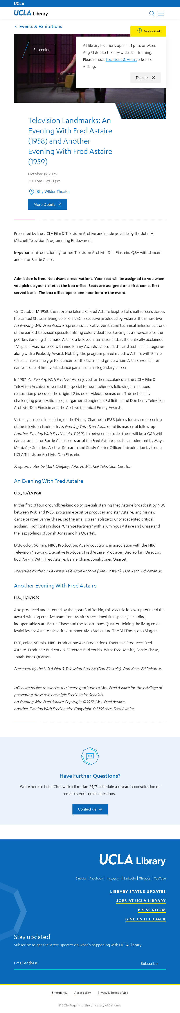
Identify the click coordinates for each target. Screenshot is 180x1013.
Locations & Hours (123, 59)
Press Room (152, 909)
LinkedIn (130, 878)
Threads (144, 878)
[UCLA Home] (19, 3)
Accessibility (82, 992)
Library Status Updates (138, 891)
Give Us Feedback (145, 918)
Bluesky (81, 878)
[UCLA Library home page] (31, 13)
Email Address (26, 962)
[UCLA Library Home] (132, 860)
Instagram (113, 878)
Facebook (96, 878)
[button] (31, 13)
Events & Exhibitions (40, 26)
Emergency (59, 992)
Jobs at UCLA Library (141, 900)
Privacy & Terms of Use (113, 992)
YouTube (160, 878)
